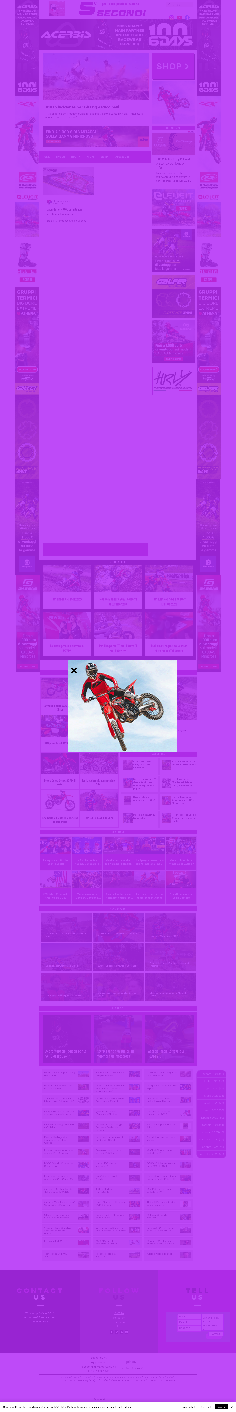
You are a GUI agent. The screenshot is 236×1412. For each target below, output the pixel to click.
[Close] (232, 1406)
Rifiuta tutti (205, 1406)
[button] (74, 670)
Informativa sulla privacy (119, 1406)
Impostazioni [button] (188, 1406)
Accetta (222, 1406)
